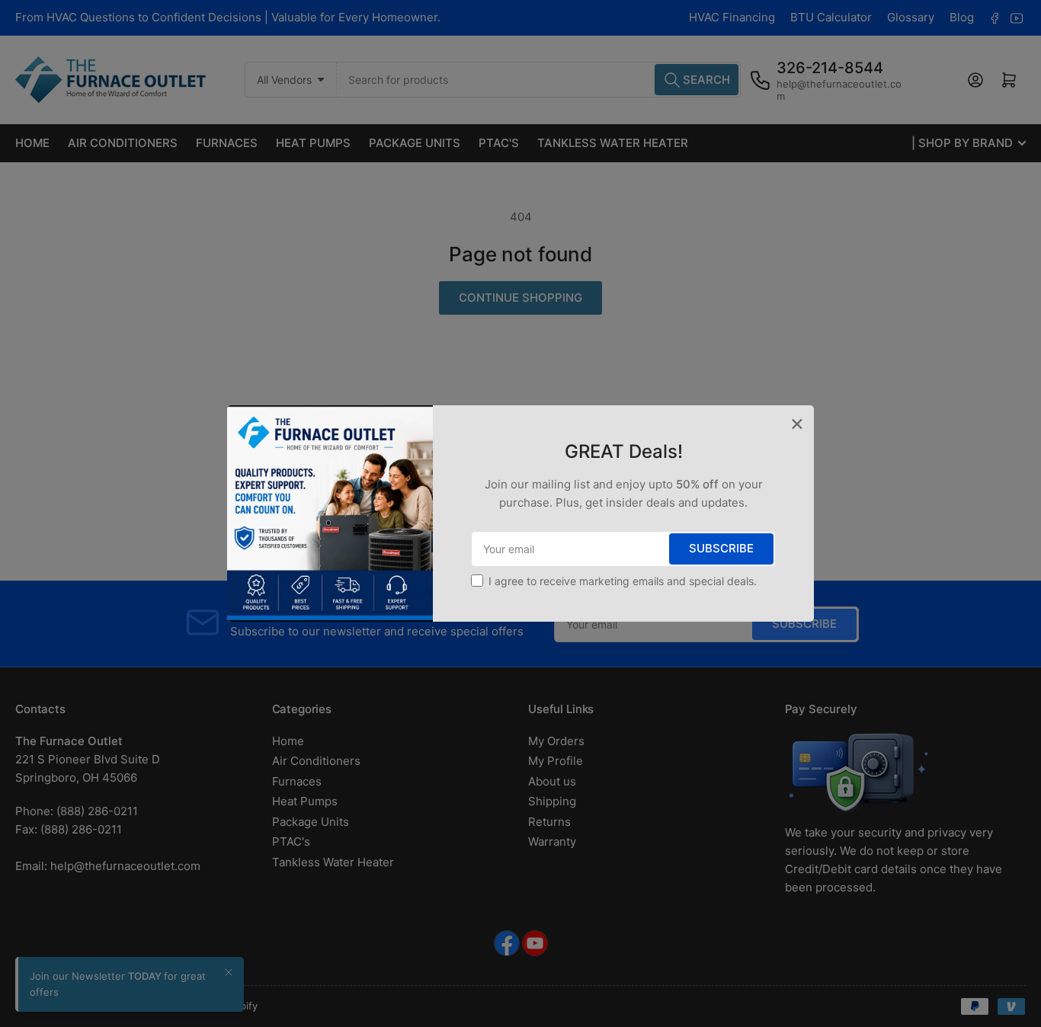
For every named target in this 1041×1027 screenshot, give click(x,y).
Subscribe (721, 548)
